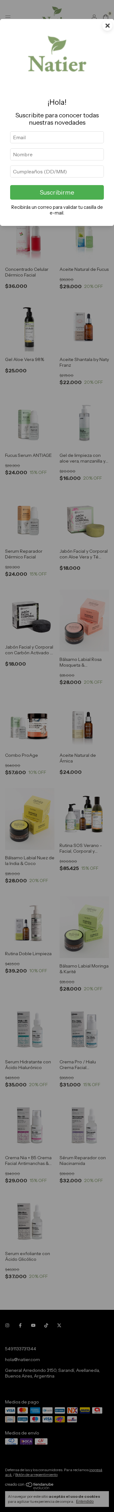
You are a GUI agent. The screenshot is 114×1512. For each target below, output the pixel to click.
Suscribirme (57, 192)
